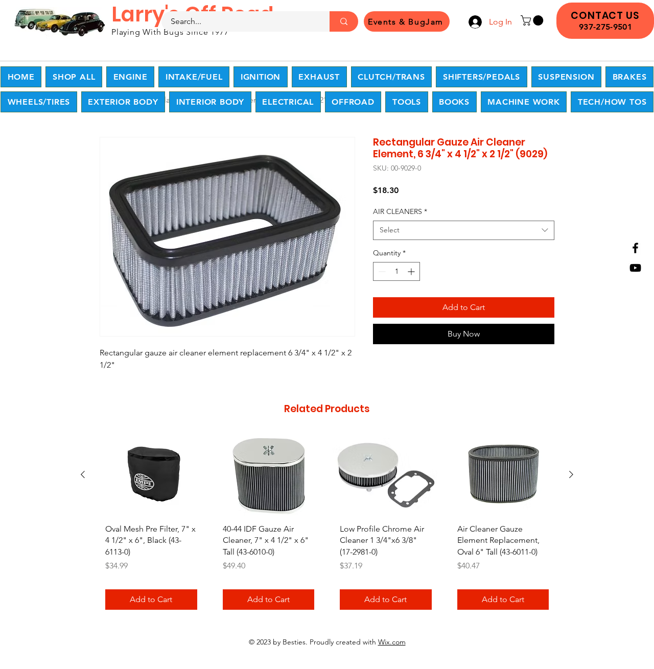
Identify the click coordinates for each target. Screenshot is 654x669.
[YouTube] (635, 268)
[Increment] (412, 271)
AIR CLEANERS (400, 211)
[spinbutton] (396, 271)
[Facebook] (635, 248)
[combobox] (463, 230)
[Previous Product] (83, 474)
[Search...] (344, 21)
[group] (327, 526)
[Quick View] (151, 475)
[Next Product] (571, 474)
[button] (533, 20)
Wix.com (392, 642)
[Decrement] (381, 271)
